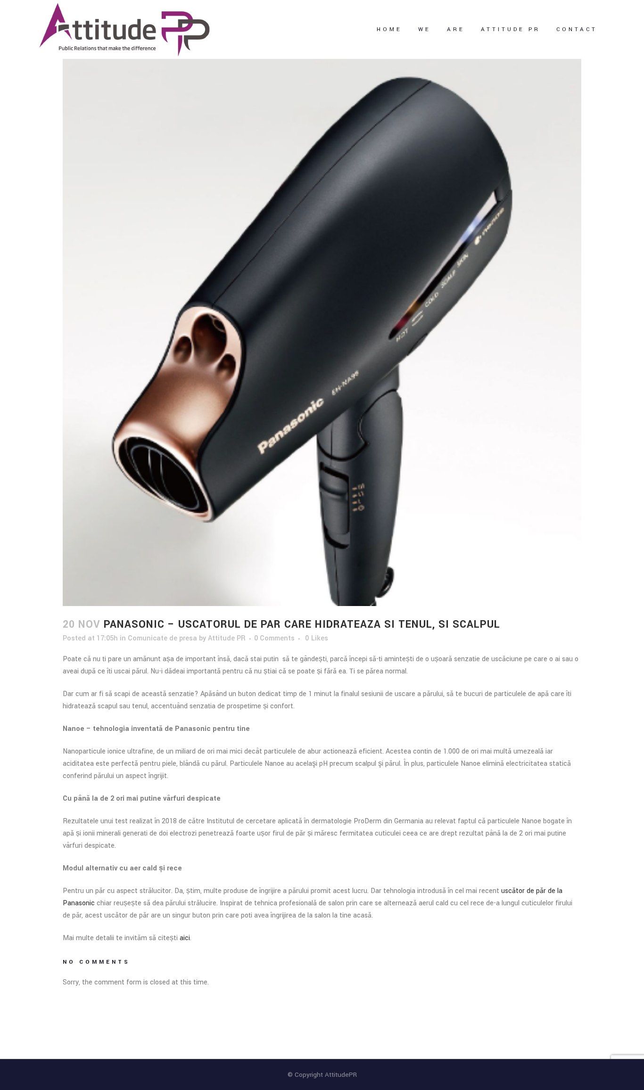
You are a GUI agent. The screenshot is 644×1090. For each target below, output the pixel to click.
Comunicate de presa (162, 638)
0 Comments (274, 638)
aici (185, 938)
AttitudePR (341, 1074)
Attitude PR (227, 638)
